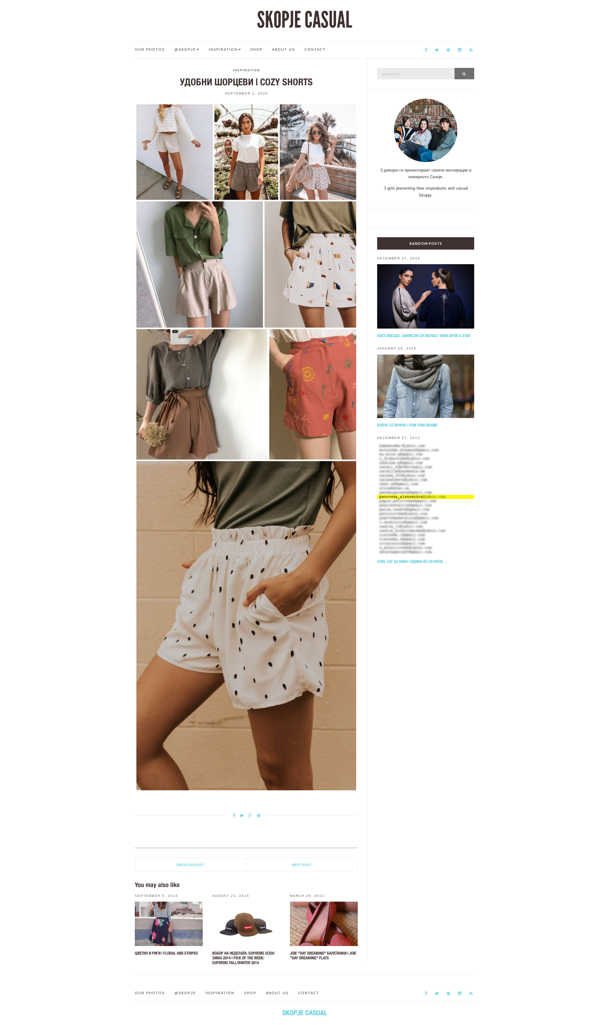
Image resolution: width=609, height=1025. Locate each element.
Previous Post (191, 865)
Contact (315, 49)
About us (283, 49)
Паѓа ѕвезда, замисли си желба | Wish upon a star (423, 335)
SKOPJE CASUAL (304, 20)
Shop (256, 49)
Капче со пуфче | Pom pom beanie (407, 425)
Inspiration (223, 49)
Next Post (302, 865)
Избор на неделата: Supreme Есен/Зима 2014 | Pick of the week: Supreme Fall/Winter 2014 (243, 958)
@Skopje (185, 49)
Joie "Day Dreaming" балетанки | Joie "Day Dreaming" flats (323, 955)
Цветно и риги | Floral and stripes (166, 953)
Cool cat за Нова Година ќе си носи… (412, 561)
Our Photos (150, 49)
